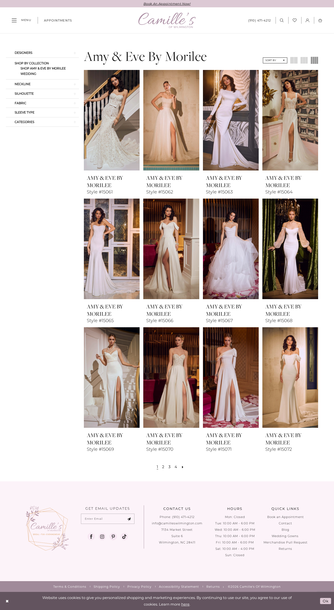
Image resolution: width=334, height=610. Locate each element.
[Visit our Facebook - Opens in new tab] (91, 536)
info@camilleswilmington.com (177, 523)
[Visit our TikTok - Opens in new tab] (124, 536)
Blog (285, 529)
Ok (326, 601)
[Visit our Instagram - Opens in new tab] (102, 536)
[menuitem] (21, 20)
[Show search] (282, 20)
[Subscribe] (129, 519)
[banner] (167, 20)
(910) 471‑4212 (183, 517)
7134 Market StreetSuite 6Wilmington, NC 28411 (177, 536)
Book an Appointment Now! (167, 3)
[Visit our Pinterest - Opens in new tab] (113, 536)
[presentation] (112, 120)
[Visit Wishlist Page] (294, 20)
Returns (285, 549)
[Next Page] (183, 467)
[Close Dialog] (7, 601)
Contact (285, 523)
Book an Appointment (285, 517)
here (185, 604)
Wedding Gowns (286, 536)
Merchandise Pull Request (286, 542)
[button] (21, 20)
